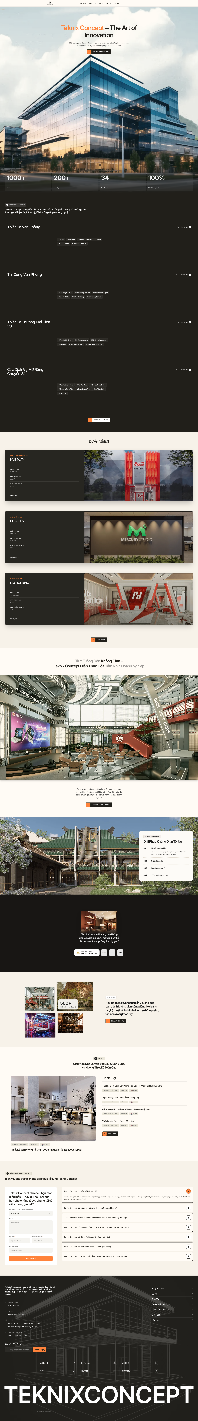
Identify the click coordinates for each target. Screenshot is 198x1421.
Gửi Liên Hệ (31, 1258)
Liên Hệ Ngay (39, 1350)
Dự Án (101, 3)
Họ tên (12, 1236)
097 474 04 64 (13, 1306)
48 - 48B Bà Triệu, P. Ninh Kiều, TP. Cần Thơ (24, 1327)
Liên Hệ (116, 3)
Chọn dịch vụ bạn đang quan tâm (21, 1209)
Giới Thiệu (82, 3)
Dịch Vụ (91, 3)
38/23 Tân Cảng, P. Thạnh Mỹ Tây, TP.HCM (24, 1323)
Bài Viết (108, 3)
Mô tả (11, 1218)
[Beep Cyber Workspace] (120, 952)
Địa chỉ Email (14, 1246)
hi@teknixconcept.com (16, 1314)
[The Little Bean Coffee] (104, 952)
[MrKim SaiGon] (112, 952)
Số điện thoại (37, 1236)
